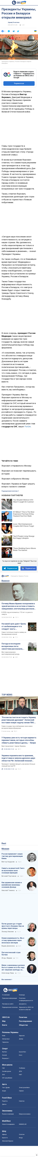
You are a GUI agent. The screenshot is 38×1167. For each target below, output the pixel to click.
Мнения (5, 849)
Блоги (4, 1025)
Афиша (4, 1134)
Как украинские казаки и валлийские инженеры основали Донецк (12, 885)
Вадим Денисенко (8, 946)
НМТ (20, 1074)
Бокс (20, 1055)
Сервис (21, 1091)
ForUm (28, 426)
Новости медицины (8, 1124)
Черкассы (5, 1042)
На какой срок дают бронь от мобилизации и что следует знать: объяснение (14, 626)
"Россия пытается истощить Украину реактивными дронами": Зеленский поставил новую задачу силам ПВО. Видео (19, 720)
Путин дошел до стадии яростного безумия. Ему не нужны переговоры (13, 926)
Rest (4, 843)
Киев (3, 1035)
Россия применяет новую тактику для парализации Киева (12, 856)
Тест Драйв (6, 1087)
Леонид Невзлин (8, 932)
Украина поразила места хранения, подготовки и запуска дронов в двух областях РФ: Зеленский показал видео (18, 758)
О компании (6, 995)
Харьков (22, 1035)
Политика (23, 1017)
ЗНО (3, 1074)
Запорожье (6, 1039)
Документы (22, 1004)
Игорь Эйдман (7, 958)
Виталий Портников (9, 876)
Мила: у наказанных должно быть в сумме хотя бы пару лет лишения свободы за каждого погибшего (13, 967)
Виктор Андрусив (8, 862)
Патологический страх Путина (11, 953)
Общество (23, 1025)
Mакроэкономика (24, 1114)
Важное (6, 581)
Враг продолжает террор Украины (14, 746)
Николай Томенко (8, 890)
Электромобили (24, 1087)
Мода (21, 1137)
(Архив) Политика (13, 22)
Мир (3, 1021)
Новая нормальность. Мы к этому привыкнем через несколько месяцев (13, 940)
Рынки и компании (8, 1114)
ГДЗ (3, 1068)
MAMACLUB (22, 1124)
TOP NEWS (7, 694)
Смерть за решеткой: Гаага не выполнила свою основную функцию (13, 870)
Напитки (21, 1101)
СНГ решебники (7, 1078)
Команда (22, 995)
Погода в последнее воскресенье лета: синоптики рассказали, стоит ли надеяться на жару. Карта (12, 646)
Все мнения (6, 979)
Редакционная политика (10, 491)
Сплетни (21, 1134)
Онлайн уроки (6, 1071)
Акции (4, 1091)
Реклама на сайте (7, 1004)
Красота (5, 1137)
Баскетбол (22, 1052)
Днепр (21, 1039)
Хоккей (4, 1055)
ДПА (20, 1071)
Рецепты (5, 1101)
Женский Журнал (7, 1141)
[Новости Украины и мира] (5, 576)
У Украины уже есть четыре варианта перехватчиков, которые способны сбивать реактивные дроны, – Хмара (19, 740)
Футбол (4, 1052)
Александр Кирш (8, 973)
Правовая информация (9, 998)
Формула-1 (5, 1058)
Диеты (4, 1104)
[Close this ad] (36, 1155)
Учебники (22, 1068)
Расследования (25, 1021)
